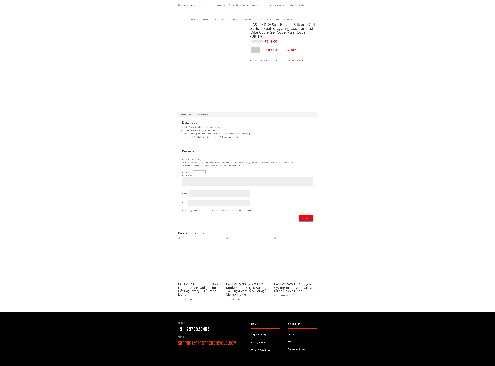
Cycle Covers (201, 19)
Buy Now (291, 49)
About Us (294, 324)
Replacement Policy (297, 349)
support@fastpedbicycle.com (207, 343)
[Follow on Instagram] (201, 352)
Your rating (187, 172)
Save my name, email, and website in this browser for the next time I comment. (218, 210)
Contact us (293, 334)
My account (279, 5)
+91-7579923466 (194, 329)
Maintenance (239, 5)
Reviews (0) (202, 114)
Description (186, 114)
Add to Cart (273, 49)
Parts (253, 5)
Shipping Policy (258, 334)
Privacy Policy (258, 342)
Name (185, 193)
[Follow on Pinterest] (190, 352)
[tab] (186, 114)
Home (180, 19)
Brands (265, 5)
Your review (187, 175)
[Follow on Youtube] (195, 352)
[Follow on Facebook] (180, 352)
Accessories (222, 5)
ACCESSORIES (189, 19)
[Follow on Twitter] (185, 352)
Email (185, 203)
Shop (290, 341)
